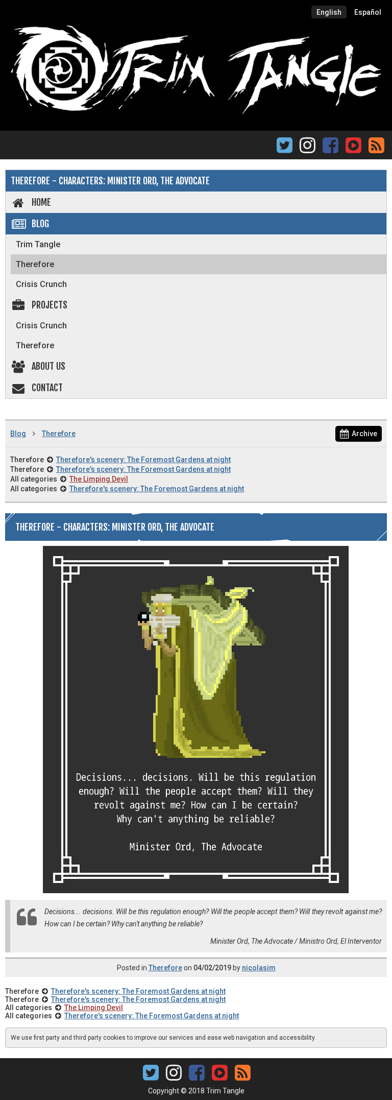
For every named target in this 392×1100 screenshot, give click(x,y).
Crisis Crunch (41, 284)
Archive (364, 433)
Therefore (35, 264)
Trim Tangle (38, 244)
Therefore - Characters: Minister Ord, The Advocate (110, 180)
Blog (40, 223)
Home (41, 202)
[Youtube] (353, 144)
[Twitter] (284, 148)
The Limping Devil (98, 479)
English (328, 12)
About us (48, 366)
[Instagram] (307, 148)
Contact (47, 387)
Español (367, 12)
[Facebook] (330, 148)
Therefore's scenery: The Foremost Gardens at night (143, 460)
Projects (49, 304)
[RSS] (376, 148)
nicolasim (259, 968)
